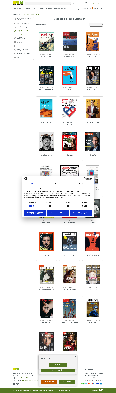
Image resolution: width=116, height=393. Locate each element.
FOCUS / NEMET (69, 222)
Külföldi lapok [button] (30, 8)
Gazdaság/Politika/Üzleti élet (23, 34)
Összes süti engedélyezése (80, 213)
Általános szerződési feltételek (94, 373)
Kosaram (95, 8)
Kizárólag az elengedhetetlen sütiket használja (35, 213)
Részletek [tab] (58, 184)
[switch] (49, 206)
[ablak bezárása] (75, 356)
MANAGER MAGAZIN (92, 256)
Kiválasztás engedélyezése (58, 213)
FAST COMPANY (46, 156)
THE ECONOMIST (69, 56)
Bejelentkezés (84, 8)
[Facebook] (14, 384)
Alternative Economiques (69, 322)
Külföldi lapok (17, 14)
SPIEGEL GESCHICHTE (46, 289)
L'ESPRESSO (46, 322)
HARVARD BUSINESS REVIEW (69, 123)
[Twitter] (17, 384)
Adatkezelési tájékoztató (92, 375)
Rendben (58, 364)
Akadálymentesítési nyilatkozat (94, 380)
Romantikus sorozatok (45, 8)
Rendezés (92, 23)
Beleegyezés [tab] (34, 184)
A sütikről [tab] (81, 184)
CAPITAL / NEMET (69, 256)
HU (101, 8)
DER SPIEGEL (46, 256)
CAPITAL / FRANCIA (46, 222)
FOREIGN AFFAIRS (46, 123)
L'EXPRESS (92, 156)
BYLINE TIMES (92, 322)
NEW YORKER (92, 56)
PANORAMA (93, 289)
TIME (69, 89)
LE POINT (70, 156)
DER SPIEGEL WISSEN (69, 289)
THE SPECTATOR (46, 56)
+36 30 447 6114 (79, 3)
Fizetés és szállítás (60, 8)
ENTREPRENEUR (92, 89)
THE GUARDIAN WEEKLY (46, 89)
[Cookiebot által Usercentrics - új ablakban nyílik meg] (85, 178)
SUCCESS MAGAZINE (92, 123)
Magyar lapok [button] (17, 8)
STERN (92, 222)
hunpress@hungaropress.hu (95, 3)
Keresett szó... (29, 3)
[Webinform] (100, 390)
